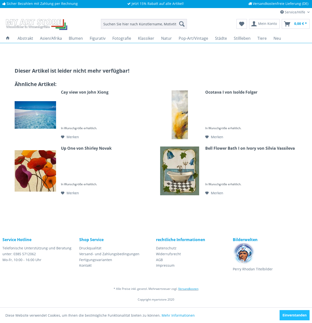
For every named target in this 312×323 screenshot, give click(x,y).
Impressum (165, 265)
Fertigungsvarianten (95, 259)
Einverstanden (295, 315)
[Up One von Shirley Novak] (35, 171)
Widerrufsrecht (168, 254)
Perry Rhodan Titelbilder (253, 269)
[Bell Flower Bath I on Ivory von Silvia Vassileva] (179, 171)
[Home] (7, 38)
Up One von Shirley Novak (86, 148)
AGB (159, 259)
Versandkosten (188, 289)
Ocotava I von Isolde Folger (231, 92)
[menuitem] (144, 24)
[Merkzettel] (241, 24)
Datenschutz (166, 248)
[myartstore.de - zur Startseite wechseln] (36, 25)
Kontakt (85, 265)
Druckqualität (90, 248)
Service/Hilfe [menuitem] (295, 12)
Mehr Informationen (178, 315)
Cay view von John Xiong (84, 92)
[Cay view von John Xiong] (35, 115)
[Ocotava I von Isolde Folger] (179, 115)
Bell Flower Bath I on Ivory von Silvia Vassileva (250, 148)
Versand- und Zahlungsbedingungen (109, 254)
